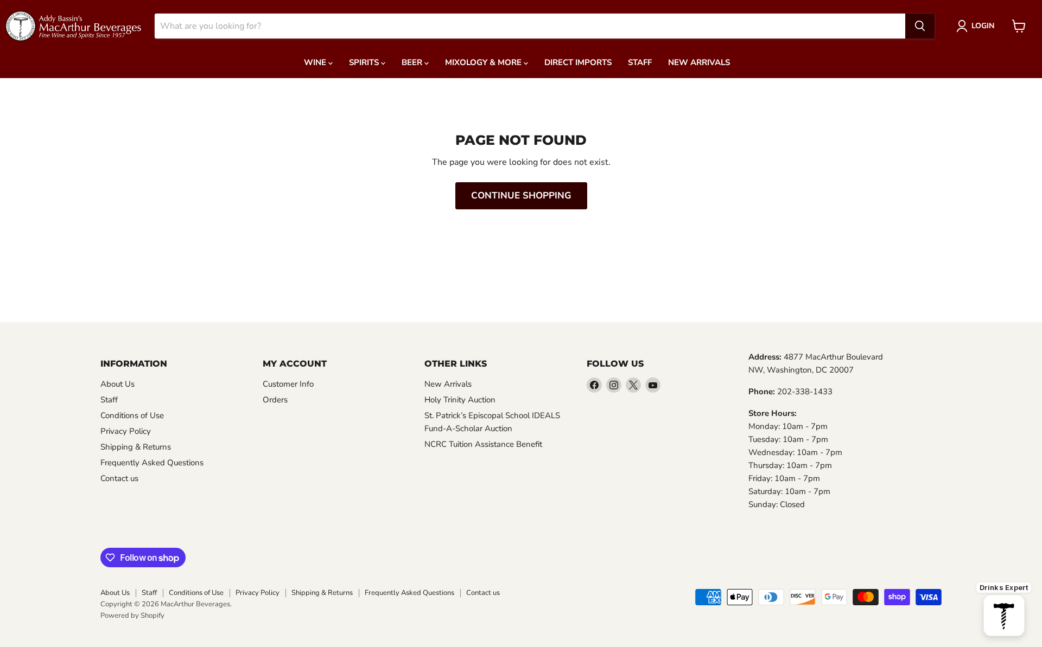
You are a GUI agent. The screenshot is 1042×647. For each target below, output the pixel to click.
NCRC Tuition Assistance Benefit (483, 444)
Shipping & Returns (135, 446)
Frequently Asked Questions (152, 462)
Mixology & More (484, 62)
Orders (275, 399)
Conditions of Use (132, 415)
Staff (640, 62)
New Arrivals (699, 62)
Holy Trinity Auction (459, 399)
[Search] (920, 26)
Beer (413, 62)
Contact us (119, 478)
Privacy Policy (125, 431)
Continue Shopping (521, 195)
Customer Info (288, 384)
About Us (117, 384)
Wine (316, 62)
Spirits (365, 62)
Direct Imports (578, 62)
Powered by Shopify (132, 615)
